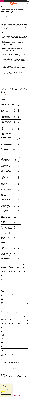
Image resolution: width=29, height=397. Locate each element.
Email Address (3, 391)
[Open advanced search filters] (24, 7)
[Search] (23, 7)
